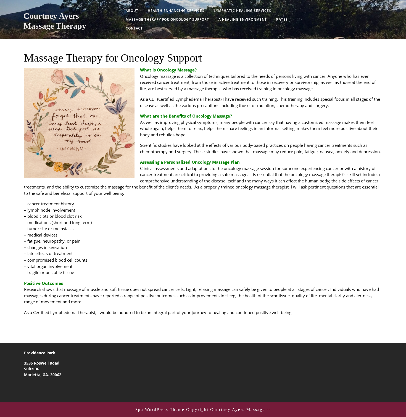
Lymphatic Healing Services (242, 10)
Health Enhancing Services (176, 10)
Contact (134, 28)
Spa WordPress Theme (159, 409)
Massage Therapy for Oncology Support (167, 19)
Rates (282, 19)
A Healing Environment (242, 19)
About (132, 10)
